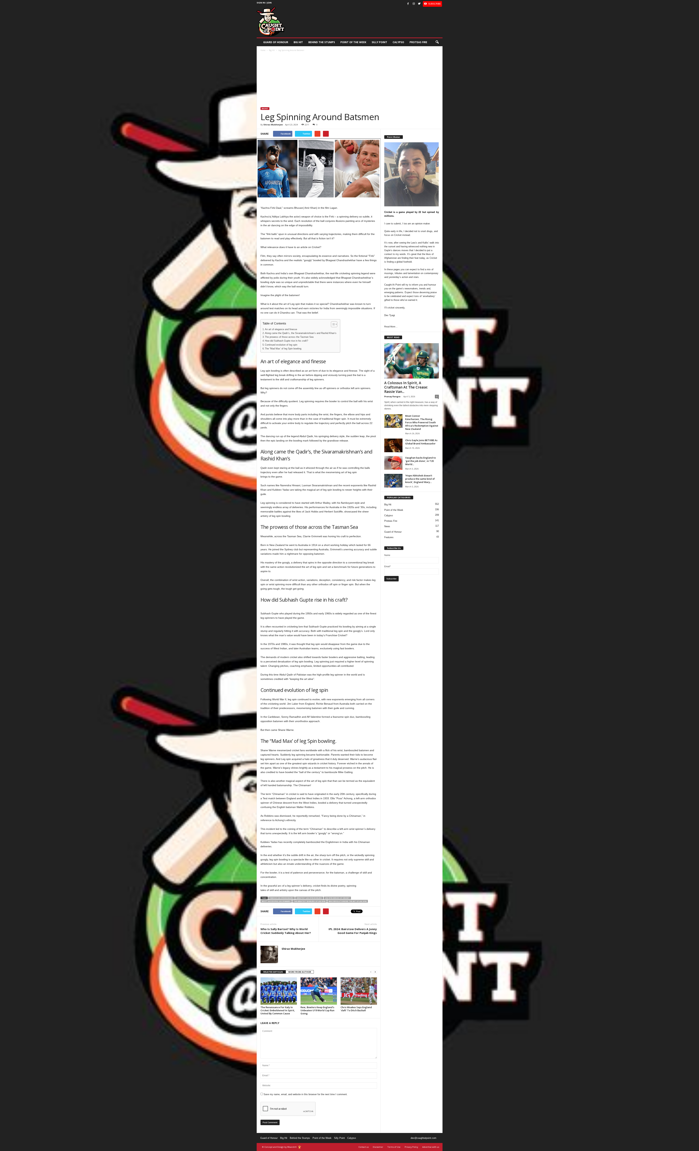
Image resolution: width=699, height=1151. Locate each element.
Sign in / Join (264, 2)
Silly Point (379, 42)
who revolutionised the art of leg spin (348, 901)
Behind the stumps (321, 42)
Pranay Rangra (392, 396)
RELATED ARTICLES (273, 971)
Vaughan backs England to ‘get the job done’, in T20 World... (420, 461)
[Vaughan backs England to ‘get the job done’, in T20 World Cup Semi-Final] (393, 463)
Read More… (391, 326)
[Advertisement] (349, 79)
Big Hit (298, 42)
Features (389, 537)
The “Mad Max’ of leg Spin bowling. (283, 348)
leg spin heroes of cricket (337, 898)
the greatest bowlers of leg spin (309, 901)
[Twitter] (419, 4)
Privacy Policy (411, 1147)
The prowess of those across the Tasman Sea (289, 337)
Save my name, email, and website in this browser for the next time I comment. (305, 1094)
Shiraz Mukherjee (273, 124)
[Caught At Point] (271, 21)
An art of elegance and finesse (281, 329)
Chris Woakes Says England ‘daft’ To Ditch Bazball (356, 1009)
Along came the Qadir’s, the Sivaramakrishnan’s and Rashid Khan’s (300, 333)
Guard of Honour (275, 42)
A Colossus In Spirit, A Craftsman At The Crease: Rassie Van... (406, 387)
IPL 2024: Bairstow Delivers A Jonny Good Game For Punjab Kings (353, 931)
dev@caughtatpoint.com (423, 1138)
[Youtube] (432, 4)
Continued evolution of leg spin (281, 345)
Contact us (363, 1147)
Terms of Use (393, 1147)
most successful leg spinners (276, 901)
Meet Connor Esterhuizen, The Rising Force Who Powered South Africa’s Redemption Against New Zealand (421, 422)
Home (262, 50)
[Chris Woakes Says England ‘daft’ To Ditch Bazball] (359, 991)
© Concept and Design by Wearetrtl (279, 1147)
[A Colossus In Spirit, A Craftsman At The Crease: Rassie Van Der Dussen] (411, 361)
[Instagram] (414, 4)
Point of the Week (353, 42)
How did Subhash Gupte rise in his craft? (286, 341)
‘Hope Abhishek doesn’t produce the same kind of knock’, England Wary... (420, 479)
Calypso (398, 42)
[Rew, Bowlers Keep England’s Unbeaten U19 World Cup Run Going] (319, 991)
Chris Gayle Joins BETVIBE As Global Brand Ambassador (421, 442)
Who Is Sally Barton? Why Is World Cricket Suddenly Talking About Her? (285, 931)
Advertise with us (430, 1147)
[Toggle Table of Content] (332, 324)
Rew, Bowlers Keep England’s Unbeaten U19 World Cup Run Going (317, 1010)
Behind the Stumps (300, 1138)
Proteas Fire (418, 42)
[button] (437, 42)
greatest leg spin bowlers (309, 898)
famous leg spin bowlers (281, 898)
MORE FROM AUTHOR (299, 971)
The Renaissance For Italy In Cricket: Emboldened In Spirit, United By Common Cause (277, 1010)
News (387, 526)
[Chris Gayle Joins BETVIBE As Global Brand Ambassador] (393, 445)
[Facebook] (408, 4)
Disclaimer (378, 1147)
